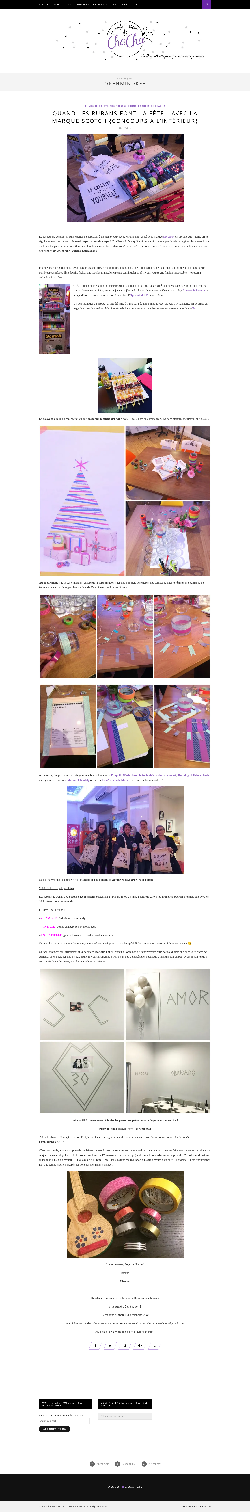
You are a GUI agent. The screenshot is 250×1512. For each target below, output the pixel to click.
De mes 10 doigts (96, 106)
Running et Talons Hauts (193, 775)
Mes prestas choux (123, 106)
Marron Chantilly (78, 780)
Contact (138, 4)
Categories (119, 4)
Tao (194, 308)
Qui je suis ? (62, 4)
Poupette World (121, 775)
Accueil (44, 4)
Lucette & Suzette (194, 290)
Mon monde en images (91, 4)
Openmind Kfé (139, 295)
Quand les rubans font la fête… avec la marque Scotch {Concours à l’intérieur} (125, 116)
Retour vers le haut (195, 1506)
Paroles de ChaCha (151, 106)
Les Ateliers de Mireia (115, 780)
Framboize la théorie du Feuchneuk (154, 775)
